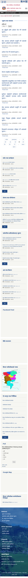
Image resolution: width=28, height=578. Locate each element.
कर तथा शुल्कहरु (6, 520)
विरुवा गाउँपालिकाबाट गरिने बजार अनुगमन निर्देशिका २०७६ (13, 427)
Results (4, 466)
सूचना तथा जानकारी (8, 15)
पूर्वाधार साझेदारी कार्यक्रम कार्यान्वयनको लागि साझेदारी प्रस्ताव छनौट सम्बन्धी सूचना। (14, 96)
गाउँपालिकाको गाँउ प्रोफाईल (7, 408)
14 (23, 142)
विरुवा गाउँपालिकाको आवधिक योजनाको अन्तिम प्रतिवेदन (13, 207)
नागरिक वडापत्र (5, 533)
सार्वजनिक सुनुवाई (6, 546)
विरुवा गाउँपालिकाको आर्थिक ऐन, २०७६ (10, 423)
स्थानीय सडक (5, 453)
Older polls (4, 464)
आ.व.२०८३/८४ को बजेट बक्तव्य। (9, 162)
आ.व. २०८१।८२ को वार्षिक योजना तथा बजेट (11, 179)
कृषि (4, 451)
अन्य (5, 191)
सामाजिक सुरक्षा (5, 531)
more (5, 437)
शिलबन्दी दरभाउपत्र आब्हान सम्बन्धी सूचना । (11, 252)
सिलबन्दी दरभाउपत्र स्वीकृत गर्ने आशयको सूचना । (12, 258)
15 (4, 144)
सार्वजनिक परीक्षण (6, 548)
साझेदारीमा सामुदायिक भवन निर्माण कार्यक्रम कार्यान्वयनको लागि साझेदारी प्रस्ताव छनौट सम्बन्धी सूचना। (14, 83)
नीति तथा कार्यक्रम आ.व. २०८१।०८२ (10, 185)
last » (14, 146)
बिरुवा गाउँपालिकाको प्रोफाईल (8, 400)
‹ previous (14, 139)
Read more (5, 36)
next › (23, 144)
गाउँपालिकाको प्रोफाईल (7, 404)
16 (9, 144)
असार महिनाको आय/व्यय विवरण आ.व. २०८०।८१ (12, 280)
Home (2, 15)
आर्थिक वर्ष (4, 24)
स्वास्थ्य (4, 457)
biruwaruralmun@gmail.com (10, 564)
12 (15, 142)
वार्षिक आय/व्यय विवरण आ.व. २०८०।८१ (10, 274)
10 (5, 142)
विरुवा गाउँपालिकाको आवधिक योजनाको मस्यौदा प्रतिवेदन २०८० (14, 213)
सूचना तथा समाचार (6, 514)
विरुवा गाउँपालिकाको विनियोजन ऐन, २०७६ (10, 413)
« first (6, 139)
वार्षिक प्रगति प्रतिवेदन (7, 541)
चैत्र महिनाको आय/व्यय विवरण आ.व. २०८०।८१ (11, 297)
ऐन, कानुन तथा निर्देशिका (7, 518)
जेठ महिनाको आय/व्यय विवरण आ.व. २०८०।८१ (11, 286)
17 (14, 144)
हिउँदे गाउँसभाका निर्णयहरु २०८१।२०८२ (10, 502)
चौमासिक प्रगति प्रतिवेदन (8, 544)
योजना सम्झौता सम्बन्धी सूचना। (10, 72)
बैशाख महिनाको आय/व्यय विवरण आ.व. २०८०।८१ (12, 291)
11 (10, 142)
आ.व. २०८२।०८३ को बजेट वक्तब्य (9, 174)
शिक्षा (4, 455)
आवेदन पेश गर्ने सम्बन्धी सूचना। (11, 52)
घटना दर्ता (4, 529)
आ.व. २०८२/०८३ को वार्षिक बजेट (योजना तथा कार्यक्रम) (13, 168)
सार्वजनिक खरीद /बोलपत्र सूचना (9, 516)
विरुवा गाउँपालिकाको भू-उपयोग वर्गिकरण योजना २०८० (12, 202)
